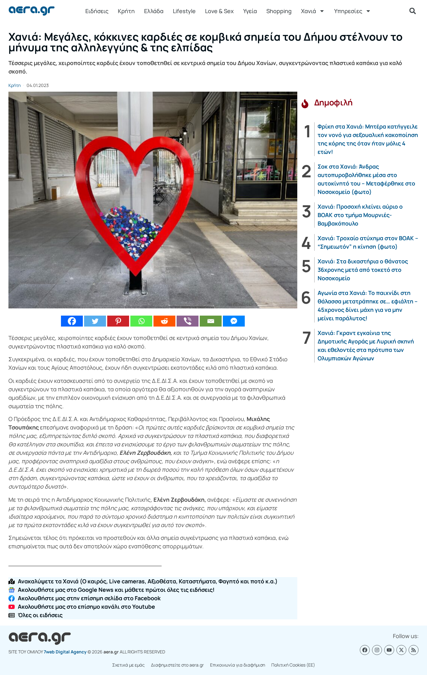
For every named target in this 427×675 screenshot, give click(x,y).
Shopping (279, 11)
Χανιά (308, 11)
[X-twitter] (401, 650)
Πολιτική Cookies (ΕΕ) (293, 665)
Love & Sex (219, 11)
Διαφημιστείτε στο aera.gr (177, 665)
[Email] (211, 321)
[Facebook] (72, 321)
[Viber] (187, 321)
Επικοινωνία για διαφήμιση (237, 665)
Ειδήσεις (96, 11)
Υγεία (250, 11)
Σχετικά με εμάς (128, 665)
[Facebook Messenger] (234, 321)
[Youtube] (389, 650)
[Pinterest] (118, 321)
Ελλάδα (153, 11)
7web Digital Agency (65, 652)
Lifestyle (184, 11)
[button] (413, 11)
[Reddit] (164, 321)
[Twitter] (95, 321)
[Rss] (414, 650)
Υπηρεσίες (348, 11)
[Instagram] (377, 650)
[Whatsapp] (141, 321)
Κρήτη (126, 11)
